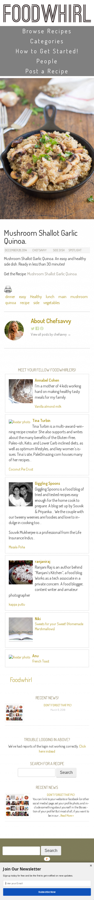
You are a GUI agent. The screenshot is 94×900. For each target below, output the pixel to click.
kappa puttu (17, 604)
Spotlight (74, 250)
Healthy (36, 296)
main (62, 296)
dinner (10, 296)
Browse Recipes (47, 31)
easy (22, 296)
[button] (47, 869)
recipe (24, 302)
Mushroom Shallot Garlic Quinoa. (52, 273)
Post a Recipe (47, 71)
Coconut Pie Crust (21, 469)
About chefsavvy (51, 321)
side (36, 302)
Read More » (67, 815)
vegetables (51, 302)
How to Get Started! (47, 51)
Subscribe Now (47, 891)
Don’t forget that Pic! (58, 705)
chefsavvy (39, 250)
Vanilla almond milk (48, 406)
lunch (50, 296)
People (47, 61)
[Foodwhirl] (47, 15)
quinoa (10, 302)
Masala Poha (17, 547)
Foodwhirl (21, 680)
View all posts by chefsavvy (51, 334)
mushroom (79, 296)
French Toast (40, 661)
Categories (47, 41)
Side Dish (59, 250)
